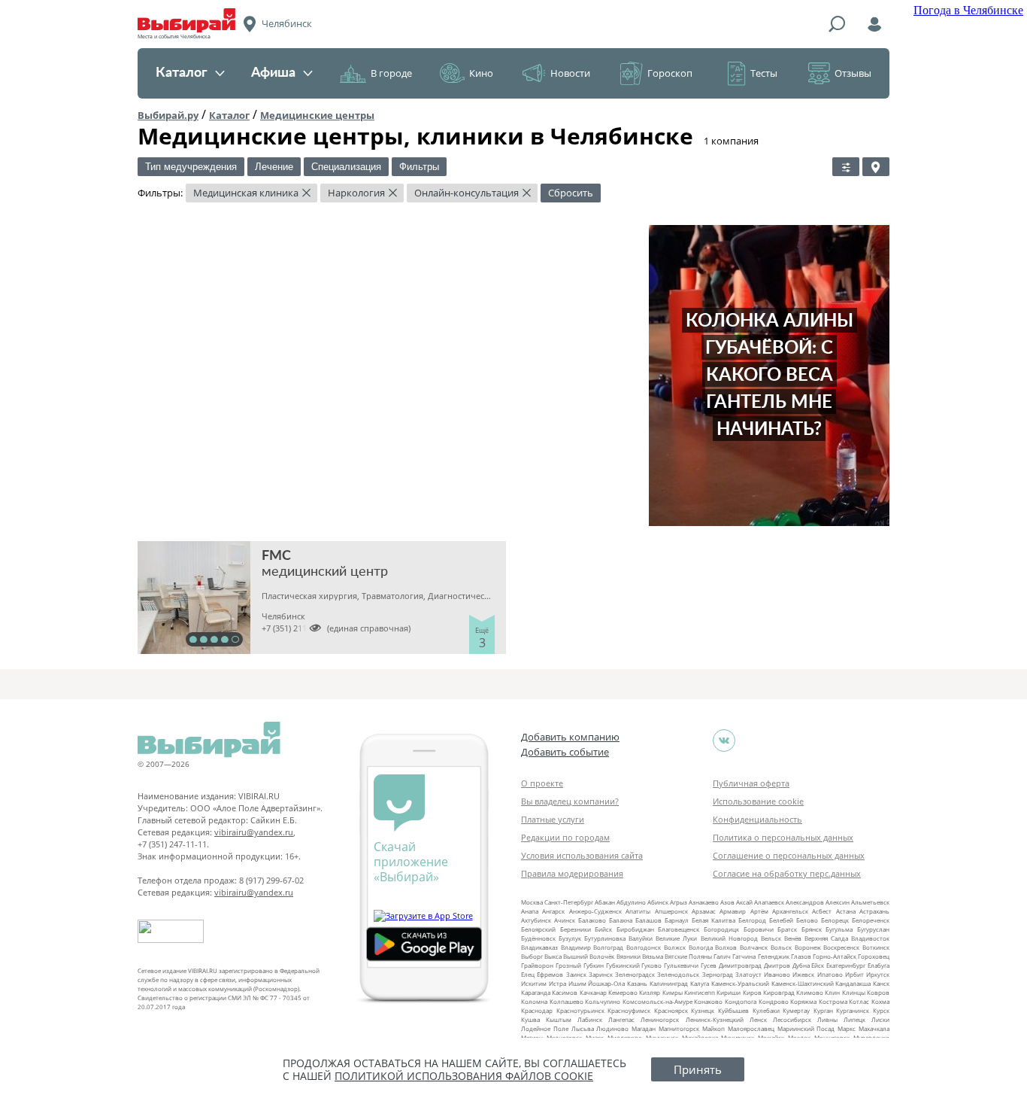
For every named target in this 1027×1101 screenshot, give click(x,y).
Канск (881, 983)
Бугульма (839, 929)
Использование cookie (758, 801)
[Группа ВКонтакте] (724, 740)
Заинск (576, 974)
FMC (276, 556)
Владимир (576, 947)
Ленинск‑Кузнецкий (715, 1019)
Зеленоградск (635, 974)
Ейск (817, 965)
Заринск (601, 974)
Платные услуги (552, 819)
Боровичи (759, 929)
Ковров (878, 992)
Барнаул (677, 920)
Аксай (744, 902)
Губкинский (623, 965)
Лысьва (582, 1028)
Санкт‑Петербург (568, 902)
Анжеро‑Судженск (595, 911)
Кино (481, 73)
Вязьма (652, 956)
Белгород (752, 920)
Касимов (564, 992)
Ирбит (854, 974)
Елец (528, 974)
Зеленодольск (678, 974)
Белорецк (835, 920)
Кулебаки (766, 1010)
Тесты (763, 73)
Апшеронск (671, 911)
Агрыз (678, 902)
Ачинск (564, 920)
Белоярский (538, 929)
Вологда (701, 947)
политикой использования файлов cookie (464, 1076)
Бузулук (570, 938)
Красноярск (671, 1010)
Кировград (779, 992)
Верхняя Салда (826, 938)
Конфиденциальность (757, 819)
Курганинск (852, 1010)
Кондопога (740, 1001)
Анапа (529, 911)
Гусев (708, 965)
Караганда (535, 992)
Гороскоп (669, 73)
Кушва (530, 1019)
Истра (557, 983)
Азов (727, 902)
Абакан (605, 902)
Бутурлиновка (605, 938)
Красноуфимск (628, 1010)
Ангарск (553, 911)
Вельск (771, 938)
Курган (823, 1010)
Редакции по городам (565, 837)
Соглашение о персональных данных (789, 855)
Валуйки (641, 938)
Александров (805, 902)
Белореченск (870, 920)
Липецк (854, 1019)
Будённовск (538, 938)
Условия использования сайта (582, 855)
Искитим (534, 983)
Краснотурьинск (580, 1010)
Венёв (792, 938)
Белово (807, 920)
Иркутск (877, 974)
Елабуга (878, 965)
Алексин (838, 902)
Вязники (629, 956)
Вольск (781, 947)
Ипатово (830, 974)
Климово (809, 992)
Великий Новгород (729, 938)
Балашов (648, 920)
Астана (846, 911)
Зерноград (717, 974)
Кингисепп (699, 992)
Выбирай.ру (168, 115)
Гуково (651, 965)
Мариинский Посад (806, 1028)
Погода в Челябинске (968, 10)
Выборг (532, 956)
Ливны (827, 1019)
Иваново (777, 974)
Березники (575, 929)
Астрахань (874, 911)
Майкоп (713, 1028)
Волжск (675, 947)
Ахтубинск (536, 920)
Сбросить (570, 192)
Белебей (781, 920)
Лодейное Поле (544, 1028)
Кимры (672, 992)
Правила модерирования (572, 873)
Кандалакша (853, 983)
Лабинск (589, 1019)
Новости (570, 73)
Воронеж (808, 947)
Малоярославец (751, 1028)
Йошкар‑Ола (606, 983)
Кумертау (796, 1010)
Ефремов (550, 974)
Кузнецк (702, 1010)
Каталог (182, 73)
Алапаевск (769, 902)
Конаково (708, 1001)
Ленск (758, 1019)
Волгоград (608, 947)
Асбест (822, 911)
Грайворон (537, 965)
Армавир (733, 911)
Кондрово (774, 1001)
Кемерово (623, 992)
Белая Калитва (713, 920)
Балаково (592, 920)
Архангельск (790, 911)
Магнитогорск (679, 1028)
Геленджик (773, 956)
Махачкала (874, 1028)
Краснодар (537, 1010)
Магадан (644, 1028)
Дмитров (777, 965)
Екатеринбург (845, 965)
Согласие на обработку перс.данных (787, 873)
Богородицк (721, 929)
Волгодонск (643, 947)
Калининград (669, 983)
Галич (722, 956)
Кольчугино (602, 1001)
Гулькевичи (681, 965)
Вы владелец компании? (570, 801)
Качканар (593, 992)
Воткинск (875, 947)
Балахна (620, 920)
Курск (881, 1010)
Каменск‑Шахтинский (802, 983)
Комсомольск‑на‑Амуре (657, 1001)
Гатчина (744, 956)
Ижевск (803, 974)
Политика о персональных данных (783, 837)
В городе (391, 73)
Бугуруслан (873, 929)
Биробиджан (635, 929)
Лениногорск (660, 1019)
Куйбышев (733, 1010)
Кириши (728, 992)
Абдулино (631, 902)
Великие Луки (676, 938)
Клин (832, 992)
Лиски (880, 1019)
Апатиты (638, 911)
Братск (787, 929)
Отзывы (853, 73)
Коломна (534, 1001)
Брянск (811, 929)
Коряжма (803, 1001)
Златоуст (748, 974)
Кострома (833, 1001)
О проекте (542, 783)
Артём (759, 911)
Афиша (273, 73)
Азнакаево (704, 902)
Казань (637, 983)
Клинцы (853, 992)
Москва (532, 902)
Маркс (847, 1028)
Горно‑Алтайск (834, 956)
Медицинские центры (317, 115)
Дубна (801, 965)
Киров (752, 992)
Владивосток (870, 938)
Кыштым (558, 1019)
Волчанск (754, 947)
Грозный (568, 965)
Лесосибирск (792, 1019)
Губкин (593, 965)
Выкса (553, 956)
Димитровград (740, 965)
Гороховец (873, 956)
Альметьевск (870, 902)
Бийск (603, 929)
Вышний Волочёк (588, 956)
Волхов (726, 947)
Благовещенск (678, 929)
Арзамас (704, 911)
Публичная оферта (751, 783)
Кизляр (649, 992)
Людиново (612, 1028)
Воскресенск (841, 947)
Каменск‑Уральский (740, 983)
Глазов (801, 956)
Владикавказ (539, 947)
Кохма (880, 1001)
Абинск (657, 902)
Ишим (577, 983)
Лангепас (621, 1019)
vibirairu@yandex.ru (253, 832)
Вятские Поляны (688, 956)
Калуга (699, 983)
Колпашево (566, 1001)
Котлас (859, 1001)
